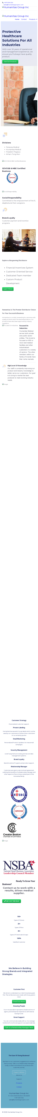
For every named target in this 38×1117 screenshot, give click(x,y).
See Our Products (10, 61)
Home (17, 19)
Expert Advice (19, 1072)
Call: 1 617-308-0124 (12, 901)
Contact (24, 19)
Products (32, 19)
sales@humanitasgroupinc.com (13, 4)
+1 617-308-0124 (8, 2)
